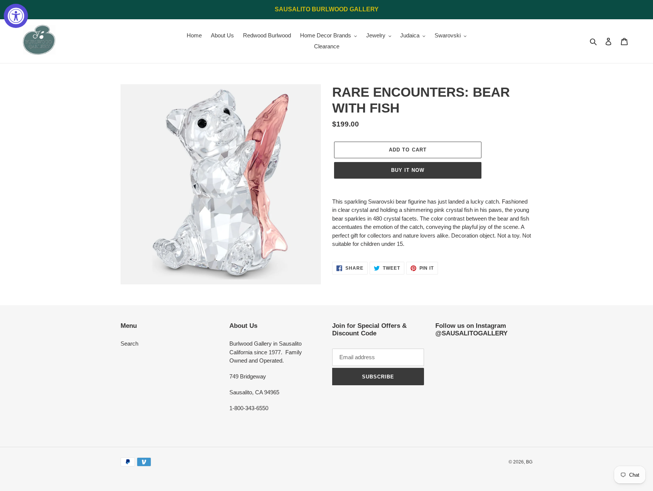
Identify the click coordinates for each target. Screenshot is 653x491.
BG (529, 462)
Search (129, 343)
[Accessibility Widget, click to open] (16, 16)
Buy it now (407, 170)
